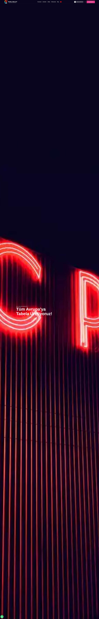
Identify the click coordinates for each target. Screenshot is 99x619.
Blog (58, 1)
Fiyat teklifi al (90, 1)
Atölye (49, 1)
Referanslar (53, 1)
